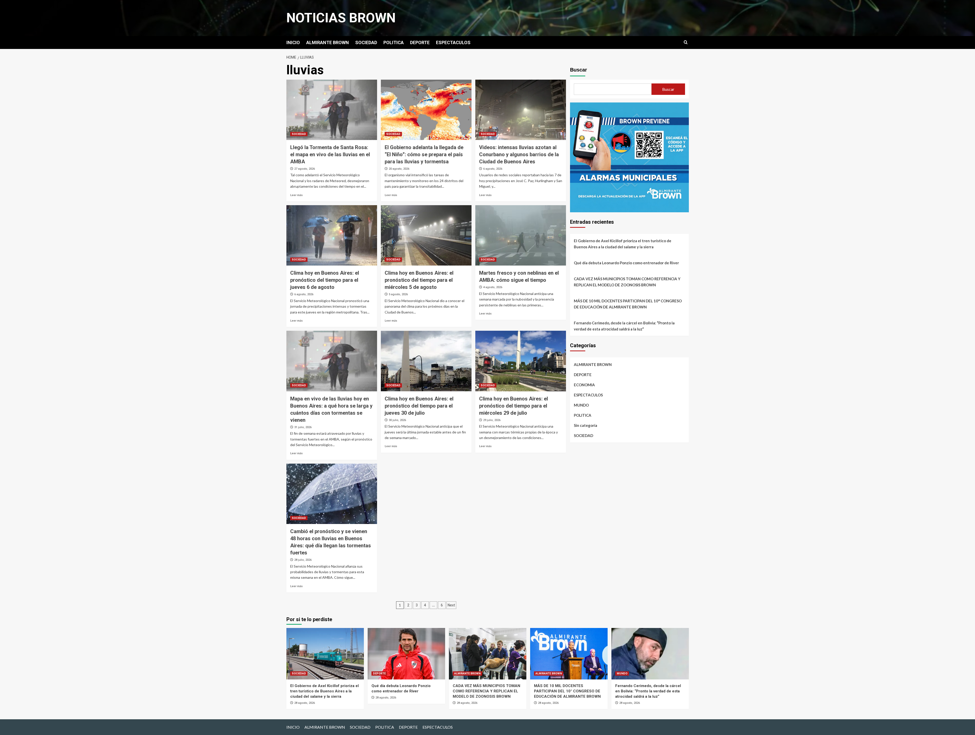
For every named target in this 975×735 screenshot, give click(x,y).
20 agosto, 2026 (399, 168)
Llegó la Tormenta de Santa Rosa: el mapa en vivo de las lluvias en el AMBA (330, 154)
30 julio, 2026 (397, 420)
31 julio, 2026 (303, 427)
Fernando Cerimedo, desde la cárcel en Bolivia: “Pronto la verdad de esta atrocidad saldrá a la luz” (624, 326)
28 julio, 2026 (303, 560)
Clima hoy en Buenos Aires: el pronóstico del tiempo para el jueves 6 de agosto (324, 280)
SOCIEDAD (366, 42)
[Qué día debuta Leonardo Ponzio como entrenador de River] (406, 653)
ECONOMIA (584, 384)
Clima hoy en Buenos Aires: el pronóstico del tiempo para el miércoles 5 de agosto (419, 280)
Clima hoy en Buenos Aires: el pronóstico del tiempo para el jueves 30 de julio (419, 406)
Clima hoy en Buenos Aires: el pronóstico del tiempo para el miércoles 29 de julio (513, 406)
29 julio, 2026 (491, 420)
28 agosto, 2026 (304, 703)
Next (451, 605)
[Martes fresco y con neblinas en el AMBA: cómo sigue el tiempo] (520, 235)
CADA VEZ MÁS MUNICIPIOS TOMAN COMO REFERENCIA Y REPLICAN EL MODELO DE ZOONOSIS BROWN (627, 281)
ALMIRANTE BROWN (327, 42)
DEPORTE (420, 42)
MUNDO (581, 405)
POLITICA (393, 42)
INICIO (293, 42)
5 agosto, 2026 (398, 294)
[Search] (685, 42)
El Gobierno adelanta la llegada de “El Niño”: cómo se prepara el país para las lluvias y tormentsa (424, 154)
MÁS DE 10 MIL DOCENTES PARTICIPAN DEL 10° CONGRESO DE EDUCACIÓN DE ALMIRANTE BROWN (628, 304)
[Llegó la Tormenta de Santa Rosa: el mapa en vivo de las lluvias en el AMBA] (331, 110)
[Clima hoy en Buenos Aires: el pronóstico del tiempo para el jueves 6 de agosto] (331, 235)
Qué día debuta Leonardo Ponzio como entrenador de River (626, 262)
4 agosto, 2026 (492, 287)
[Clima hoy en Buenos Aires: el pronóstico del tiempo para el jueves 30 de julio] (426, 361)
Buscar (578, 70)
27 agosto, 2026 (304, 168)
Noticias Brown (341, 18)
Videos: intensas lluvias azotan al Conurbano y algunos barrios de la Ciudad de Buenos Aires (519, 154)
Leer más (296, 195)
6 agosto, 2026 (492, 168)
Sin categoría (585, 425)
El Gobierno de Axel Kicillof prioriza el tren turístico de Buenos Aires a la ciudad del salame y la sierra (622, 243)
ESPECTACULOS (453, 42)
